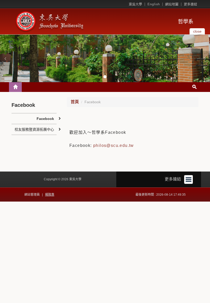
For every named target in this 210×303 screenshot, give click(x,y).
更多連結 (190, 4)
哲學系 (185, 21)
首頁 (75, 102)
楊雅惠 (49, 194)
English (154, 4)
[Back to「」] (15, 87)
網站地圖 (171, 4)
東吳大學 (135, 4)
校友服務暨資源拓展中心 (34, 129)
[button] (5, 58)
